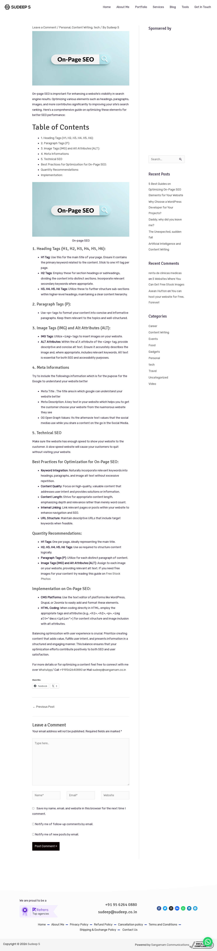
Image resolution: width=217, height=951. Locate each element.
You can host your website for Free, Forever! (166, 296)
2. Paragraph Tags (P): (55, 143)
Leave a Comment (44, 27)
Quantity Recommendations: (60, 169)
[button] (208, 942)
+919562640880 (71, 670)
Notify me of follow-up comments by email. (64, 824)
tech (97, 27)
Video (152, 384)
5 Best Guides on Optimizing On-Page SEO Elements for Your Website (166, 189)
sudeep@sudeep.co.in (117, 912)
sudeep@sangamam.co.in (109, 670)
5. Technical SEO (51, 159)
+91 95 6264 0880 (121, 904)
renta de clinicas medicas (165, 273)
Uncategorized (158, 377)
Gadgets (154, 352)
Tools (185, 7)
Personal (65, 27)
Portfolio (141, 7)
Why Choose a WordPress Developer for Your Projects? (165, 207)
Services (158, 7)
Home (107, 7)
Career (153, 326)
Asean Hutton (158, 291)
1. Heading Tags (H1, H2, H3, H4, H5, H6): (67, 138)
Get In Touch (202, 7)
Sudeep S (34, 944)
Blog (173, 7)
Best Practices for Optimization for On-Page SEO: (74, 164)
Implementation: (52, 175)
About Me (122, 7)
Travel (153, 371)
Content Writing (82, 27)
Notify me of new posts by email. (57, 834)
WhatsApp (45, 670)
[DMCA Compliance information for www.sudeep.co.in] (201, 945)
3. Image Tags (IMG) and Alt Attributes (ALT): (70, 148)
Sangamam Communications (170, 945)
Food (152, 345)
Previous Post (43, 706)
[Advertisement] (167, 94)
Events (153, 339)
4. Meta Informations (55, 154)
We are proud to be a (33, 900)
